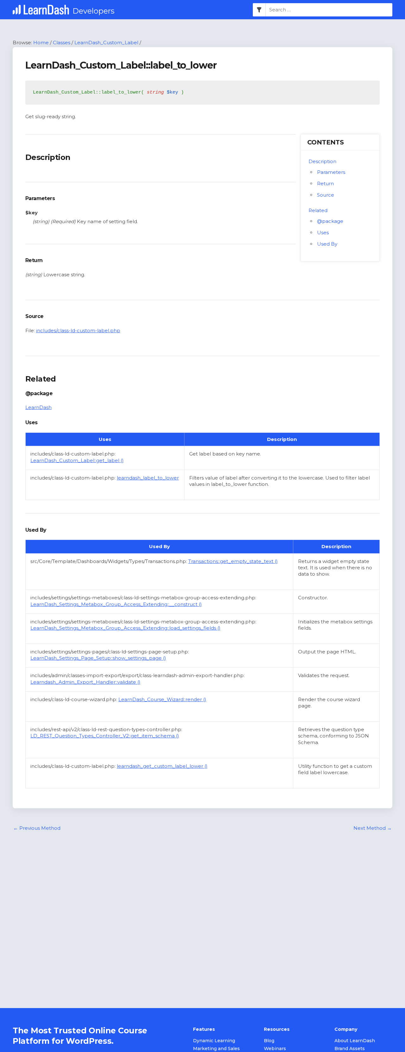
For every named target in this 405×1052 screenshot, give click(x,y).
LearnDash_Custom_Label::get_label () (77, 460)
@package (330, 221)
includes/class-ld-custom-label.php (78, 330)
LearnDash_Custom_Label (106, 43)
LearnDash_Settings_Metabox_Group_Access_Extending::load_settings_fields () (125, 628)
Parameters (331, 172)
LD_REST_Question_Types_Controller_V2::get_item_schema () (104, 736)
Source (325, 195)
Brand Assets (349, 1048)
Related (317, 210)
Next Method (372, 828)
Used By (327, 244)
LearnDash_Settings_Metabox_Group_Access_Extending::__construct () (116, 604)
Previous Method (36, 828)
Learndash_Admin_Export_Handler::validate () (85, 682)
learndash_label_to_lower (148, 478)
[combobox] (329, 9)
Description (322, 161)
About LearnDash (354, 1040)
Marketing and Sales (216, 1048)
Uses (323, 232)
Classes (61, 43)
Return (325, 183)
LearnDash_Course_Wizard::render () (162, 699)
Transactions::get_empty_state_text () (233, 561)
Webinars (275, 1048)
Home (41, 43)
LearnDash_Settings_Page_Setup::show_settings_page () (98, 658)
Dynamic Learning (214, 1040)
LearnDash (38, 407)
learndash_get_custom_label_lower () (162, 766)
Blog (269, 1040)
